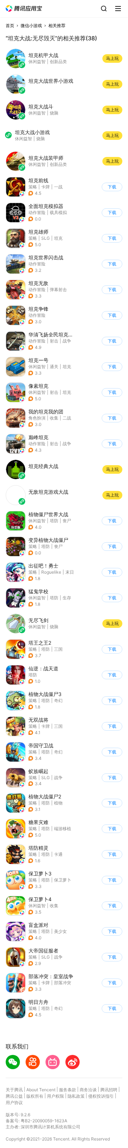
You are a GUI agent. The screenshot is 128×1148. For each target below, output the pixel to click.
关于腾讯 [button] (14, 1089)
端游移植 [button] (62, 828)
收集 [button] (54, 418)
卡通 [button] (58, 854)
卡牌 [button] (45, 186)
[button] (24, 8)
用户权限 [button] (55, 1096)
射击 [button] (54, 341)
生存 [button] (67, 597)
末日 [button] (69, 572)
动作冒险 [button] (37, 212)
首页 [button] (10, 25)
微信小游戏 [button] (31, 25)
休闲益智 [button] (37, 366)
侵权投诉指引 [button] (101, 1096)
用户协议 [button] (14, 1102)
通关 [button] (54, 366)
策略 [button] (32, 186)
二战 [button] (67, 418)
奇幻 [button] (58, 700)
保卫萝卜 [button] (62, 880)
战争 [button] (67, 341)
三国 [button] (58, 649)
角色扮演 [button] (37, 418)
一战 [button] (58, 186)
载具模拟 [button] (58, 212)
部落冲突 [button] (62, 982)
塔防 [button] (54, 520)
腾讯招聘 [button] (108, 1089)
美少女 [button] (60, 931)
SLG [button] (45, 238)
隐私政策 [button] (76, 1096)
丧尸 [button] (67, 520)
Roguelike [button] (51, 572)
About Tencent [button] (40, 1089)
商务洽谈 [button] (88, 1089)
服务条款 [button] (67, 1089)
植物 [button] (58, 803)
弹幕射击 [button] (58, 289)
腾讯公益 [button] (14, 1096)
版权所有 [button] (34, 1096)
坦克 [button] (58, 238)
